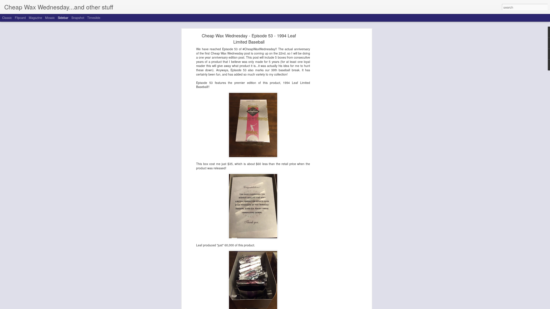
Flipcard (20, 17)
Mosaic (50, 17)
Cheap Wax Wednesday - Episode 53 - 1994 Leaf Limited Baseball (249, 38)
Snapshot (77, 17)
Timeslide (93, 17)
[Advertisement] (333, 102)
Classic (7, 17)
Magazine (35, 17)
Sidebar (63, 17)
